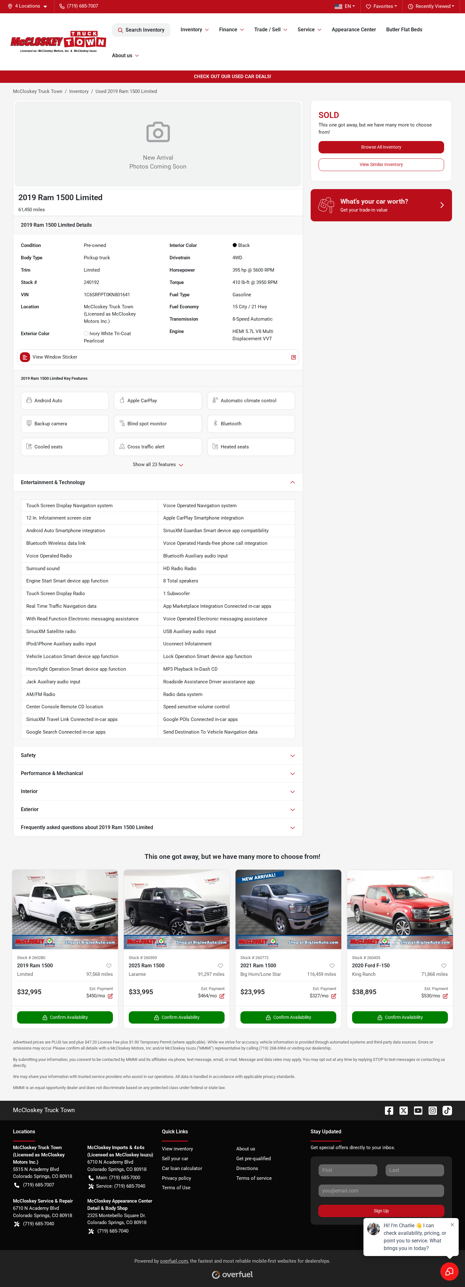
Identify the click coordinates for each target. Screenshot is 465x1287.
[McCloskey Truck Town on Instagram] (430, 1110)
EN (348, 6)
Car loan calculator (182, 1168)
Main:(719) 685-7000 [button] (118, 1177)
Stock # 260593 (143, 957)
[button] (29, 6)
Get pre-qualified (253, 1158)
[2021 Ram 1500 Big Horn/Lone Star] (288, 909)
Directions (247, 1168)
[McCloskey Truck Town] (58, 41)
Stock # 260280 (31, 957)
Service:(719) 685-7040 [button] (120, 1186)
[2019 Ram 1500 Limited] (65, 909)
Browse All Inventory (381, 147)
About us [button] (122, 55)
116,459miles (321, 974)
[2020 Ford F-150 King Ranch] (400, 909)
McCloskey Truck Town (37, 91)
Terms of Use (176, 1188)
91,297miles (211, 974)
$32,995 (29, 992)
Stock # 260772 (254, 957)
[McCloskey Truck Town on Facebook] (386, 1110)
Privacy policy (176, 1178)
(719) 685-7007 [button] (82, 6)
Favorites (383, 6)
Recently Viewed (433, 6)
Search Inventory (145, 30)
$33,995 (141, 992)
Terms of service (254, 1178)
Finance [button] (228, 30)
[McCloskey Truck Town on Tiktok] (444, 1110)
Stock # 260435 (366, 957)
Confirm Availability (69, 1017)
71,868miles (434, 974)
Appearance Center (354, 30)
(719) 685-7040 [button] (38, 1224)
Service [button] (306, 30)
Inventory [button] (191, 30)
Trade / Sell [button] (267, 30)
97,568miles (99, 974)
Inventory (79, 91)
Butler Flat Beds (404, 30)
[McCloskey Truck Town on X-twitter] (401, 1110)
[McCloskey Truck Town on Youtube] (415, 1110)
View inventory (177, 1149)
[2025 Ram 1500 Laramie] (177, 909)
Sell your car (175, 1158)
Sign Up (381, 1210)
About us (245, 1149)
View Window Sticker (55, 357)
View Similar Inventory (381, 164)
